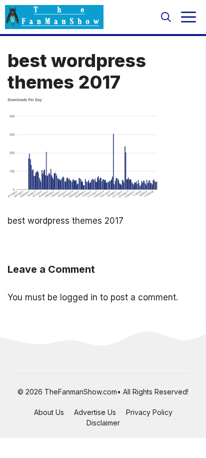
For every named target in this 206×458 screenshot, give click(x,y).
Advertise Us (95, 412)
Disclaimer (103, 422)
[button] (166, 17)
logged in (79, 297)
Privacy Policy (149, 412)
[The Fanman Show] (54, 17)
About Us (49, 412)
